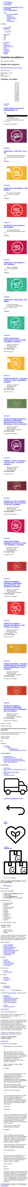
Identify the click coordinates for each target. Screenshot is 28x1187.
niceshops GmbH (12, 993)
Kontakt (9, 19)
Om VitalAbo (7, 978)
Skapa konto (7, 34)
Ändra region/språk (17, 990)
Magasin (6, 970)
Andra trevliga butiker (9, 1006)
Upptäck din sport (8, 756)
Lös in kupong (7, 965)
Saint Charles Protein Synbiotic (11, 772)
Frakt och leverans (8, 946)
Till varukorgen (7, 4)
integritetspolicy (4, 1034)
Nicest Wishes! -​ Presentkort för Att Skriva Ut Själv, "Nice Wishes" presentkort (15, 339)
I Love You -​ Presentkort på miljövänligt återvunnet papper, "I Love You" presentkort (15, 502)
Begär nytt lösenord (8, 962)
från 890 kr (13, 7)
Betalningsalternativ (12, 18)
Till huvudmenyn (8, 2)
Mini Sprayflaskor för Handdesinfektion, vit (14, 109)
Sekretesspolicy (7, 997)
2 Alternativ (6, 104)
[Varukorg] (15, 39)
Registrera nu (7, 29)
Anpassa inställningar (6, 1038)
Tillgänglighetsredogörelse (10, 999)
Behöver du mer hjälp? (9, 953)
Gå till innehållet (8, 3)
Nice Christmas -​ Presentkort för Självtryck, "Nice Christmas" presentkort (14, 625)
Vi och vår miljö (8, 972)
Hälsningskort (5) (14, 749)
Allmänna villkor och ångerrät (11, 998)
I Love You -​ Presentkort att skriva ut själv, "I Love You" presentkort (15, 462)
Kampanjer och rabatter (9, 951)
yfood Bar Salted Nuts (9, 775)
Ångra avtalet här (5, 1009)
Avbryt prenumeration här (10, 1002)
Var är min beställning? (12, 14)
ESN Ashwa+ (7, 768)
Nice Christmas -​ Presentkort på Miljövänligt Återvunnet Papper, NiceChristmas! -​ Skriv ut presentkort (15, 708)
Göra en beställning (8, 944)
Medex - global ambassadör (10, 762)
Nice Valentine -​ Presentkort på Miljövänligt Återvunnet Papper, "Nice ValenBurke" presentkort (12, 584)
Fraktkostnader (10, 17)
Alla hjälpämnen (11, 21)
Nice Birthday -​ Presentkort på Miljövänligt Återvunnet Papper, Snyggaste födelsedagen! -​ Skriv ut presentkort (15, 666)
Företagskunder (7, 954)
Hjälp (5, 12)
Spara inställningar (5, 1184)
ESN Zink (6, 773)
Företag (5, 1005)
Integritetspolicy (4, 1041)
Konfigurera (7, 148)
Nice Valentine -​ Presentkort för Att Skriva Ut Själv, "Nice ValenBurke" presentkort (15, 542)
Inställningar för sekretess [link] (10, 1001)
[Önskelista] (5, 37)
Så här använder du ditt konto (11, 950)
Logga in (6, 959)
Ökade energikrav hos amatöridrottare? (13, 759)
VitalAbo (9, 747)
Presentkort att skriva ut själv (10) (18, 750)
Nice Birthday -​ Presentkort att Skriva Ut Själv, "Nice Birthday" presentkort (15, 380)
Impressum (6, 995)
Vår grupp (6, 980)
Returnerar (9, 15)
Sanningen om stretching (10, 757)
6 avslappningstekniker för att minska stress (14, 760)
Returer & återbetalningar (10, 947)
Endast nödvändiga (11, 1036)
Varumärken (7, 746)
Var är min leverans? (9, 964)
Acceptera (3, 1036)
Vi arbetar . (10, 10)
